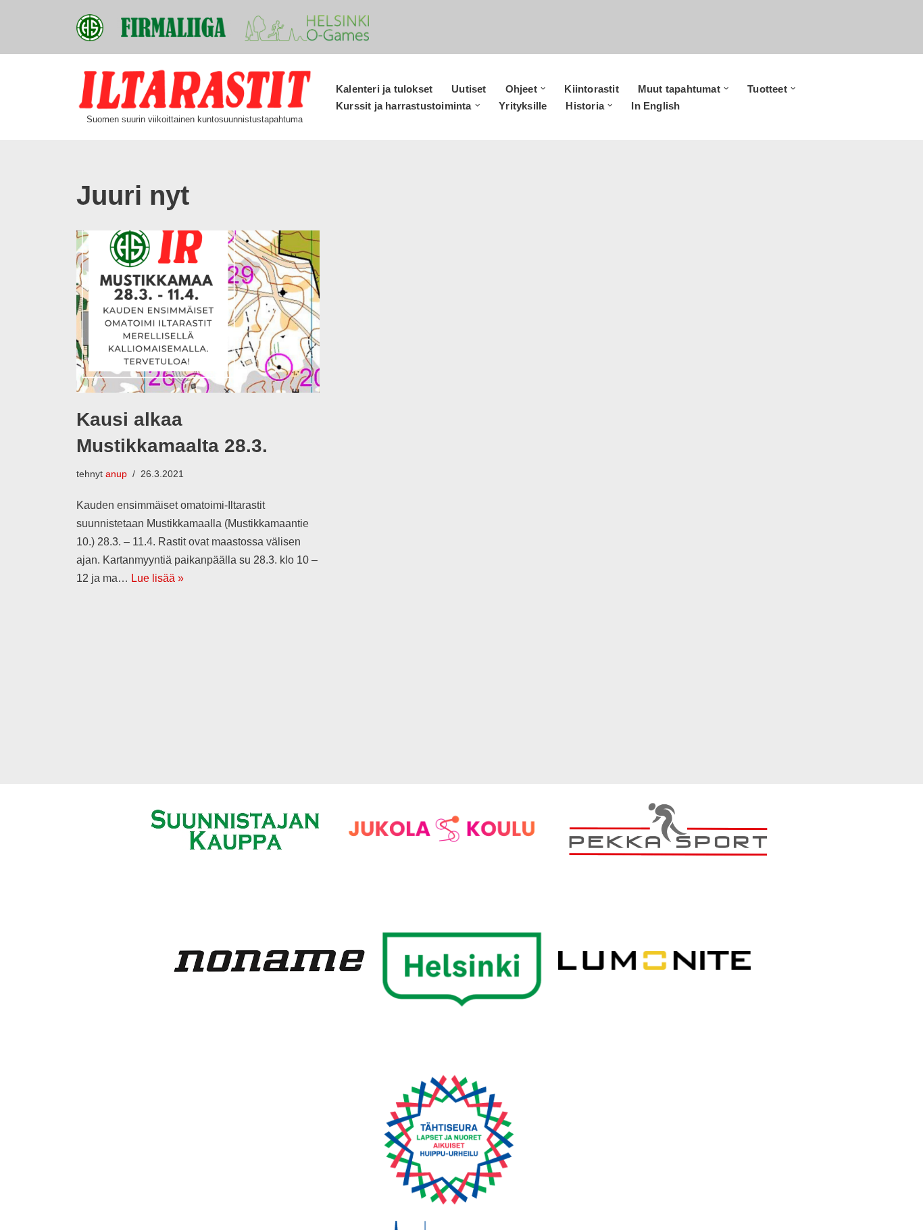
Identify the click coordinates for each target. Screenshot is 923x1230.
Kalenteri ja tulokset (384, 89)
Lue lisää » (157, 578)
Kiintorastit (591, 89)
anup (116, 473)
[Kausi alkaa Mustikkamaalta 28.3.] (198, 311)
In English (655, 106)
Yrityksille (523, 106)
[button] (543, 88)
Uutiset (468, 89)
